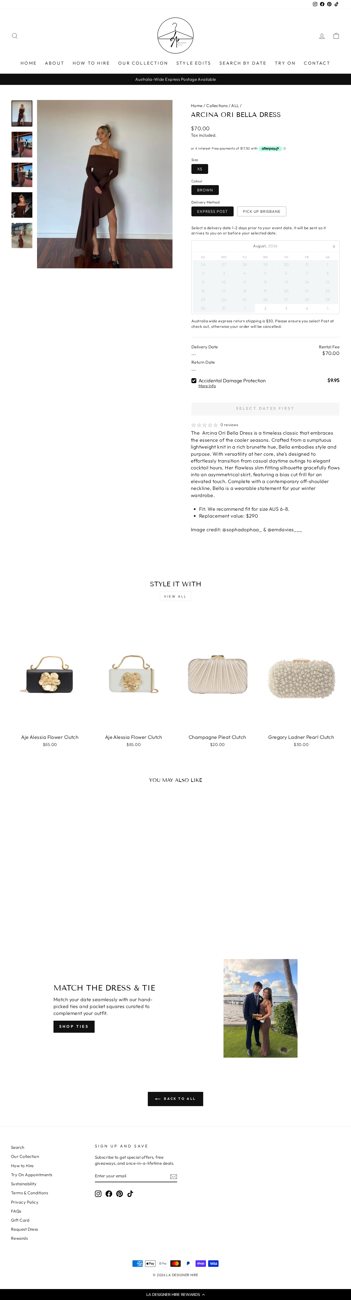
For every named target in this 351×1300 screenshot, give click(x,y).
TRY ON (285, 63)
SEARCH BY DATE (243, 63)
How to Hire (22, 1165)
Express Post (212, 211)
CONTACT (317, 63)
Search (17, 1147)
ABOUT (54, 63)
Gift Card (20, 1220)
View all (175, 596)
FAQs (16, 1211)
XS (199, 169)
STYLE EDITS (193, 63)
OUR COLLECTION (143, 63)
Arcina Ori (214, 433)
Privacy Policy (24, 1202)
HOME (29, 63)
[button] (175, 1294)
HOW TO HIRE (91, 63)
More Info (207, 386)
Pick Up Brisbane (262, 211)
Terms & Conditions (29, 1192)
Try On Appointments (31, 1174)
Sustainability (23, 1183)
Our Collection (25, 1156)
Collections (217, 105)
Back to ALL (179, 1099)
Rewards (19, 1238)
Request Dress (24, 1229)
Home (197, 105)
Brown (205, 190)
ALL (235, 105)
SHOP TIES (74, 1026)
